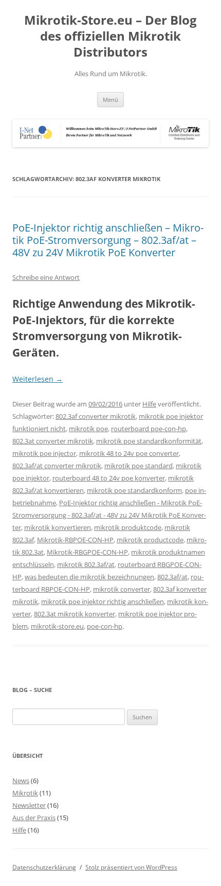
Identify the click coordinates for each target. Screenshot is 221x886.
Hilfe (149, 404)
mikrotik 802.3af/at (86, 564)
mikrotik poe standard (138, 465)
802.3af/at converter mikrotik (56, 465)
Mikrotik (25, 793)
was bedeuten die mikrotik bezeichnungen (89, 576)
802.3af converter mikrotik (96, 416)
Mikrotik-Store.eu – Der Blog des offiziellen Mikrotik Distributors (110, 36)
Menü (110, 99)
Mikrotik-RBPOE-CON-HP (75, 539)
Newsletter (29, 805)
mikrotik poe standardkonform (134, 490)
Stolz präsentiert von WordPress (131, 867)
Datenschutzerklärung (44, 867)
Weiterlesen (37, 379)
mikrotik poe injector (44, 453)
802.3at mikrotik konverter (74, 613)
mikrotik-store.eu (57, 626)
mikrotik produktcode (127, 527)
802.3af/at (172, 576)
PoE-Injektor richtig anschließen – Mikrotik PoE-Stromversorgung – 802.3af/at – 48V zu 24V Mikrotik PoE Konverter (108, 240)
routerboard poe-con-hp (148, 428)
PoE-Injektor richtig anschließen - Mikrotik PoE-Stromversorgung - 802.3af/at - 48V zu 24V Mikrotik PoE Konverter (109, 515)
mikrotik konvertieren (57, 527)
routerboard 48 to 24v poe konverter (108, 478)
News (20, 780)
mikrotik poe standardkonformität (148, 441)
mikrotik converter (121, 589)
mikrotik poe (88, 428)
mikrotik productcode (150, 539)
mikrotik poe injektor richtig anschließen (102, 601)
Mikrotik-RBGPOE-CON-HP (87, 552)
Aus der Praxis (34, 817)
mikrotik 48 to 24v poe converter (129, 453)
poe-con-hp (104, 626)
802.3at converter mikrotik (52, 441)
